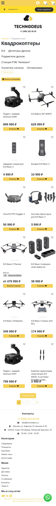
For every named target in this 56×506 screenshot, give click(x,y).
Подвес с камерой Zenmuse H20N (11, 115)
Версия (6, 273)
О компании (6, 479)
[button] (11, 79)
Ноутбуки (5, 451)
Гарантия (5, 468)
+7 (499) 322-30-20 (28, 31)
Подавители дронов (13, 56)
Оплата (4, 475)
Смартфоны (6, 443)
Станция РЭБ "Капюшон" (15, 62)
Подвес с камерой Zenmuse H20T (11, 372)
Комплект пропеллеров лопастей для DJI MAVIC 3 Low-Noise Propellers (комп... (41, 373)
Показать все (7, 72)
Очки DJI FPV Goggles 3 (14, 214)
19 (37, 402)
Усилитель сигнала (12, 67)
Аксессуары (6, 458)
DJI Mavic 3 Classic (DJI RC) (41, 322)
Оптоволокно (34, 67)
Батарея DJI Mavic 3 (40, 164)
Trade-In (4, 486)
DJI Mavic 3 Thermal (12, 264)
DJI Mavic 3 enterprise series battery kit (40, 265)
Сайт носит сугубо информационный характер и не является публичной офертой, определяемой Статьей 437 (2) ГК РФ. (28, 500)
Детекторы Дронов (19, 50)
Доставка (5, 472)
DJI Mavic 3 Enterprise (13, 321)
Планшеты (6, 447)
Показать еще (28, 395)
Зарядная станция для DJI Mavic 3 (13, 165)
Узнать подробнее (44, 9)
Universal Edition (14, 275)
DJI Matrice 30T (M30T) (41, 114)
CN (5, 275)
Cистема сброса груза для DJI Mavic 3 (41, 215)
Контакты (5, 482)
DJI (3, 50)
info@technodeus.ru (30, 423)
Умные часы (6, 454)
